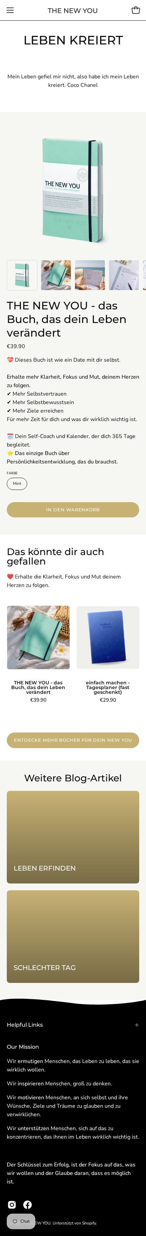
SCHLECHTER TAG (45, 968)
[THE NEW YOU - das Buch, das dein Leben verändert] (22, 275)
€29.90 (108, 700)
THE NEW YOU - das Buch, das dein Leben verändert (67, 319)
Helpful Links (25, 1025)
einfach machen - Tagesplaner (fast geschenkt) (108, 687)
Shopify (89, 1223)
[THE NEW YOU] (73, 10)
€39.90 (38, 700)
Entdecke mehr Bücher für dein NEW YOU (73, 740)
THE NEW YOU (37, 1223)
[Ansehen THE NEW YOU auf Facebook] (27, 1205)
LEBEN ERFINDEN (45, 868)
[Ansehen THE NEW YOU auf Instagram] (12, 1205)
